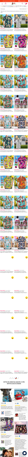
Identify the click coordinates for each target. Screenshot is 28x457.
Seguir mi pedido (22, 0)
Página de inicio (3, 11)
